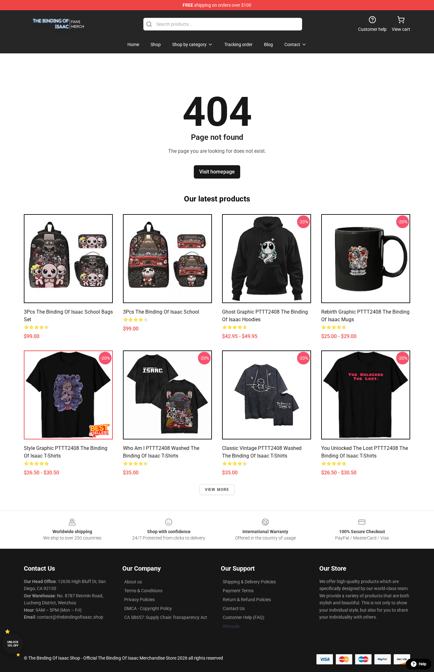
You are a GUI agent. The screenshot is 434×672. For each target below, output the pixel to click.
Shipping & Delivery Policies (249, 581)
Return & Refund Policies (247, 599)
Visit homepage (217, 172)
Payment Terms (238, 590)
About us (133, 581)
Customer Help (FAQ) (243, 617)
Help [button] (422, 664)
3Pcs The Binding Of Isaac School (161, 312)
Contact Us (234, 608)
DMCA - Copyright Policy (148, 608)
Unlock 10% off (12, 644)
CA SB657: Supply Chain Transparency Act (165, 617)
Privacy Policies (139, 599)
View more (217, 489)
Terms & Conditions (143, 590)
